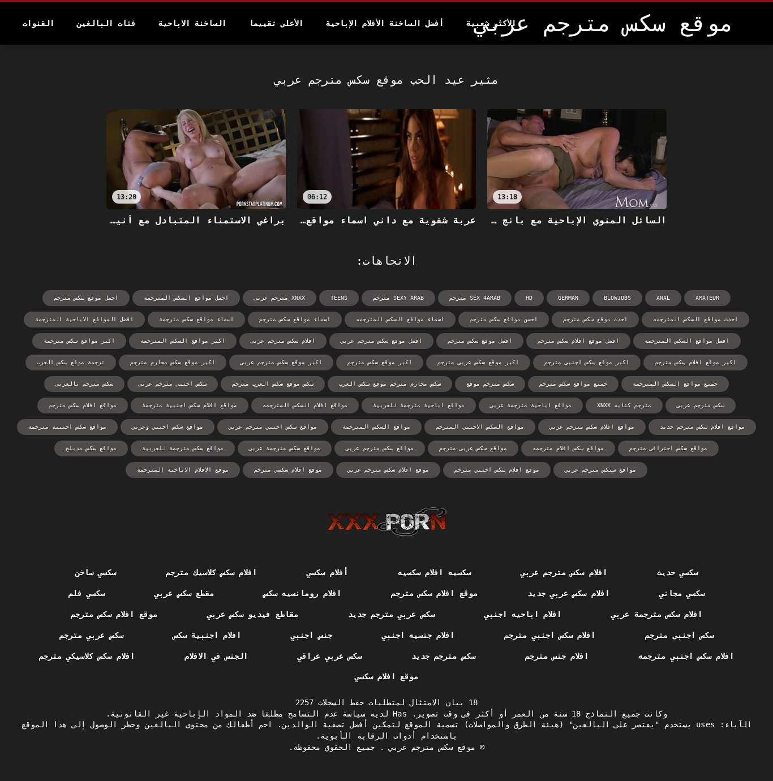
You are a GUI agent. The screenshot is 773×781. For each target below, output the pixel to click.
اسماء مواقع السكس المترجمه (400, 319)
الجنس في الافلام (216, 656)
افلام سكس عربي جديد (568, 593)
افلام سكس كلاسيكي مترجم (87, 656)
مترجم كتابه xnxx (624, 405)
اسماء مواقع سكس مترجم (294, 319)
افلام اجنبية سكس (207, 635)
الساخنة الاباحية (192, 23)
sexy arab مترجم (398, 298)
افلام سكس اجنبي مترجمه (686, 656)
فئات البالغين (106, 23)
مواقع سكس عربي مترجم (473, 448)
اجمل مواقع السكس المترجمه (186, 298)
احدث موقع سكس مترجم (595, 319)
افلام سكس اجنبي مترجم (549, 635)
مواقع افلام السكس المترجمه (305, 405)
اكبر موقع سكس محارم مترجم (172, 362)
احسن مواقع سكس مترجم (504, 319)
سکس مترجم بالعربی (84, 384)
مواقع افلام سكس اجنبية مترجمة (189, 405)
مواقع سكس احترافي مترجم (668, 448)
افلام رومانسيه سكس (302, 593)
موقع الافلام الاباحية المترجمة (183, 470)
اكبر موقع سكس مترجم (379, 362)
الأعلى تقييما (276, 23)
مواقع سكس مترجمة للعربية (183, 448)
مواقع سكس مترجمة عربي (284, 448)
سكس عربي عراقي (330, 656)
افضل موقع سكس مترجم (480, 341)
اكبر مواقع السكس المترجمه (182, 341)
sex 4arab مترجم (474, 298)
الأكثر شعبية (491, 23)
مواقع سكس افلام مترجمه (568, 448)
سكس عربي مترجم (91, 635)
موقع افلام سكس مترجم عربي (388, 470)
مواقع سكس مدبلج (91, 448)
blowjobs (617, 298)
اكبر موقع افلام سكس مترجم (695, 362)
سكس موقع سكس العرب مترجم (273, 384)
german (568, 298)
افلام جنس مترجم (557, 656)
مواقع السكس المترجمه (376, 427)
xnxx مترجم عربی (279, 298)
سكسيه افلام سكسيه (434, 572)
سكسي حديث (677, 572)
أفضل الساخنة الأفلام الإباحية (385, 23)
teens (338, 298)
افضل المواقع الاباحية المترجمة (84, 319)
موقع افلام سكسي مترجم (288, 470)
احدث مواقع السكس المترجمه (695, 319)
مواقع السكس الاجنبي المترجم (480, 427)
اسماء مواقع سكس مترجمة (196, 319)
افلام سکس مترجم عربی (283, 341)
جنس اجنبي (311, 635)
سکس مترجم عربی (700, 405)
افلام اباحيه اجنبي (523, 614)
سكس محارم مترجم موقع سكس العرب (390, 384)
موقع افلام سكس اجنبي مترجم (496, 470)
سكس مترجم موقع (490, 384)
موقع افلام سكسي (387, 676)
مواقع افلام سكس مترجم (83, 405)
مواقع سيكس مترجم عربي (600, 470)
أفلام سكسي (327, 572)
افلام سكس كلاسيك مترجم (211, 572)
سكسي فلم (86, 593)
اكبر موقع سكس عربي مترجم (478, 362)
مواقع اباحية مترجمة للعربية (419, 405)
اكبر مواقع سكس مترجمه (79, 341)
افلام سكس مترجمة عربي (656, 614)
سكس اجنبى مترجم (679, 635)
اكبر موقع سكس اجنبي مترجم (586, 362)
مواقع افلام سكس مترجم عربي (591, 427)
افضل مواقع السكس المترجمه (687, 341)
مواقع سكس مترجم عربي (380, 448)
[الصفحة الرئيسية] (386, 521)
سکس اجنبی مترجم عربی (173, 384)
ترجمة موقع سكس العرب (71, 362)
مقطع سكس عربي (184, 593)
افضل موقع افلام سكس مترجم (578, 341)
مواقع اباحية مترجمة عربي (531, 405)
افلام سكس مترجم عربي (564, 572)
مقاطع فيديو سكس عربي (252, 614)
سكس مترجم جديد (443, 656)
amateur (707, 298)
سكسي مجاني (682, 593)
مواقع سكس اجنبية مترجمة (67, 427)
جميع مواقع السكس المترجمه (675, 384)
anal (663, 298)
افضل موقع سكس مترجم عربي (381, 341)
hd (529, 298)
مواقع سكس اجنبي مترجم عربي (273, 427)
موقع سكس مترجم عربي (429, 747)
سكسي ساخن (95, 572)
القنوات (38, 23)
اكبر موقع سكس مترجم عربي (281, 362)
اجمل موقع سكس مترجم (86, 298)
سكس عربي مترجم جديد (391, 614)
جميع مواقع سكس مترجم (573, 384)
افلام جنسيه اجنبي (418, 635)
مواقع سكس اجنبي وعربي (167, 427)
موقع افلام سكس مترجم (434, 593)
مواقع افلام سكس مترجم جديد (702, 427)
